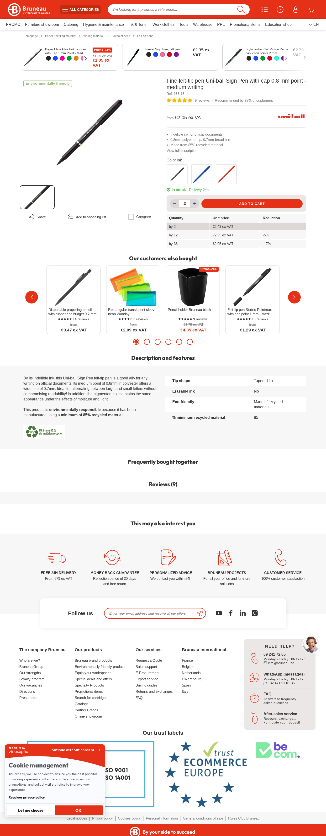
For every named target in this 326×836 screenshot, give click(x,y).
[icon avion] (200, 613)
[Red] (169, 54)
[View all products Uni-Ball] (291, 116)
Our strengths (30, 673)
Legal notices (77, 818)
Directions (27, 691)
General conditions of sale (203, 818)
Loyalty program (32, 679)
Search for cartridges (91, 698)
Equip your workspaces (93, 673)
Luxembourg (191, 679)
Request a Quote (149, 660)
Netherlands (191, 673)
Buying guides (147, 685)
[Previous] (31, 297)
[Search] (241, 9)
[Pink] (83, 58)
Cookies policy (129, 818)
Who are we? (29, 660)
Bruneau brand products (93, 660)
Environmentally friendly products (100, 667)
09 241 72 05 (274, 654)
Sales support (146, 667)
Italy (185, 691)
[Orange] (76, 58)
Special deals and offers (93, 679)
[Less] (174, 203)
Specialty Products (89, 685)
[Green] (69, 58)
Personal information (162, 818)
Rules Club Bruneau (243, 818)
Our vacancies (30, 685)
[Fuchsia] (62, 58)
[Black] (48, 58)
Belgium (188, 667)
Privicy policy (102, 818)
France (187, 660)
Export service (147, 679)
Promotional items (89, 691)
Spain (186, 685)
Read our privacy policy (27, 797)
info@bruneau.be (280, 663)
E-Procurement (147, 673)
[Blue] (55, 58)
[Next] (294, 297)
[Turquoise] (276, 58)
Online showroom (88, 716)
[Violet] (176, 54)
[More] (194, 203)
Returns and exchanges (154, 691)
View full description (182, 151)
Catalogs (82, 704)
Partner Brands (86, 710)
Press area (28, 698)
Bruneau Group (31, 667)
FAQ (139, 698)
